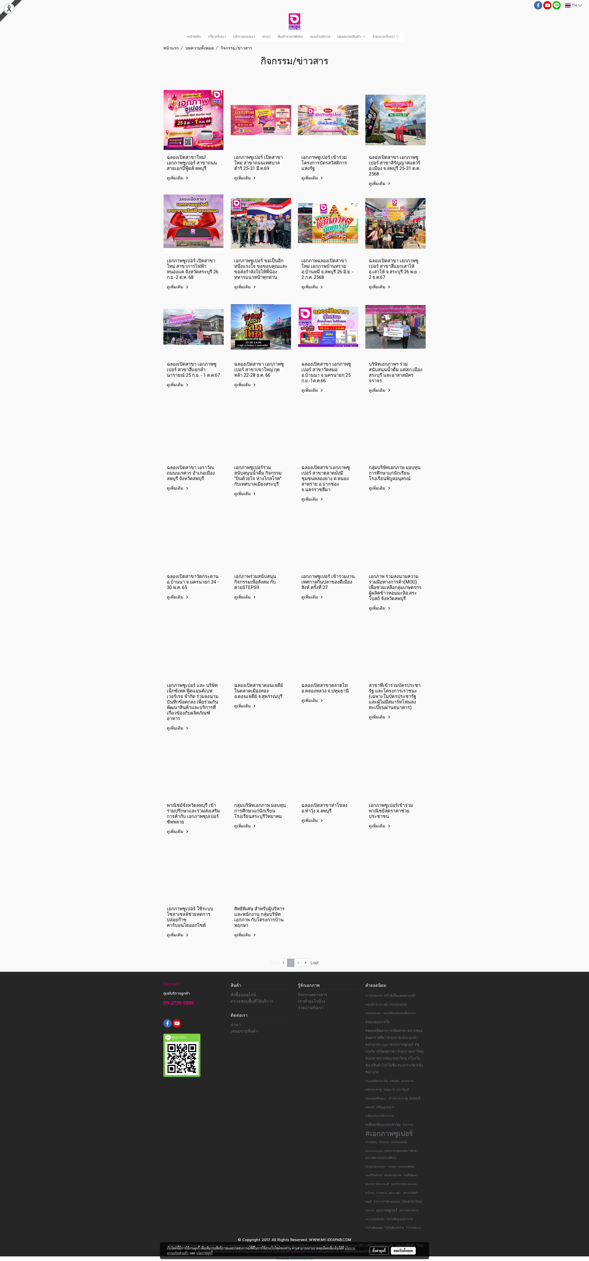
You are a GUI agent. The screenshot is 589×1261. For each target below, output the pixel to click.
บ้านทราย (381, 1192)
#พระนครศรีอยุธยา (376, 1098)
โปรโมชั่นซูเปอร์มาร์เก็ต (399, 1219)
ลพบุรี (368, 1201)
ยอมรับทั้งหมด (403, 1251)
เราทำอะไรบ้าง (311, 1001)
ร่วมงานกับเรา (384, 36)
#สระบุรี (369, 1107)
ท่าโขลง (369, 1192)
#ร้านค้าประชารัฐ (398, 1098)
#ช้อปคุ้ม (394, 1081)
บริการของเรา (244, 36)
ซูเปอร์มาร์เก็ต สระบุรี (377, 1184)
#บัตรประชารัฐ (373, 1089)
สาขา (266, 36)
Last (315, 962)
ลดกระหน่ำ (395, 1192)
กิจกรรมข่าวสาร (312, 994)
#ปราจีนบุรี (403, 1089)
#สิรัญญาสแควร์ (385, 1107)
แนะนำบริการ (320, 36)
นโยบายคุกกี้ (204, 1253)
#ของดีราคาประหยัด (376, 1004)
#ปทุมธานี (389, 1089)
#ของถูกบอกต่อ (398, 1004)
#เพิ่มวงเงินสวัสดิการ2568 (379, 1116)
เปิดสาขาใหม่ (412, 1201)
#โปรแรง (384, 1142)
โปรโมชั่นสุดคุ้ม (374, 1227)
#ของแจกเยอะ (373, 1013)
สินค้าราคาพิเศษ (290, 36)
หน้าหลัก (194, 36)
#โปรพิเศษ (371, 1142)
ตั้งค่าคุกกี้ (379, 1251)
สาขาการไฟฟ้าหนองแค (386, 1201)
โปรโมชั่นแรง (413, 1227)
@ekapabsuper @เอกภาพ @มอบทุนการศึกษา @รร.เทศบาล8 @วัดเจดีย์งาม (391, 1154)
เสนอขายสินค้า (349, 36)
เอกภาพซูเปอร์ (386, 1210)
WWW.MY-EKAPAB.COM (330, 1240)
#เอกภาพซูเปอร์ (389, 1133)
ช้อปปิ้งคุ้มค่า (410, 1175)
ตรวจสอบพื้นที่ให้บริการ (252, 1001)
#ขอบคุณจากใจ (377, 1022)
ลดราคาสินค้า (410, 1192)
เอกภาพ (369, 1210)
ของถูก (392, 1166)
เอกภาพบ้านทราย (409, 1210)
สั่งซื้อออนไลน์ (243, 994)
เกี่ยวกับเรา (217, 36)
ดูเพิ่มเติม (176, 178)
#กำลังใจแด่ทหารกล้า (400, 995)
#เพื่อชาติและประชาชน (383, 1124)
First (274, 962)
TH (574, 5)
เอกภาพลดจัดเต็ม (374, 1219)
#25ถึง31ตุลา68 (373, 995)
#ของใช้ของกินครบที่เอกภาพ (399, 1013)
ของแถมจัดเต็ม (406, 1166)
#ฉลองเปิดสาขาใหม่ (376, 1081)
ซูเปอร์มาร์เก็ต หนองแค (404, 1184)
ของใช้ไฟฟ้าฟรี (373, 1175)
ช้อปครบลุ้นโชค (393, 1175)
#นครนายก (407, 1081)
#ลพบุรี (415, 1098)
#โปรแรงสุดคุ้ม (399, 1142)
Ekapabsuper (376, 1166)
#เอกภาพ (407, 1124)
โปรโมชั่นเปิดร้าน (394, 1227)
